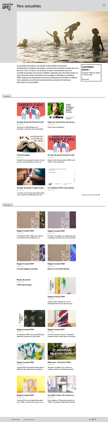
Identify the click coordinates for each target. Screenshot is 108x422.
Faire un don (85, 79)
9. (97, 194)
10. (99, 194)
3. (86, 194)
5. (90, 194)
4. (88, 194)
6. (91, 194)
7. (93, 194)
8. (95, 194)
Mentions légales (15, 419)
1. (82, 194)
